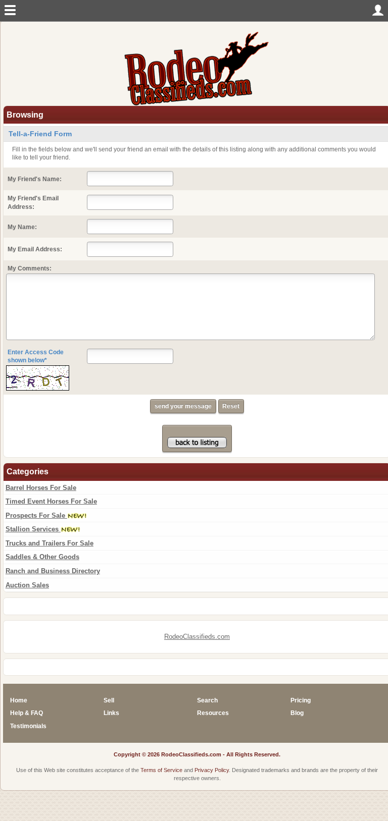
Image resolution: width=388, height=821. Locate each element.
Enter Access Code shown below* (36, 356)
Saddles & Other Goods (42, 557)
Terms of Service (161, 770)
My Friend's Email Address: (33, 202)
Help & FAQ (26, 713)
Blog (297, 713)
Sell (109, 700)
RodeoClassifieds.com (197, 636)
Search (207, 700)
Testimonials (28, 726)
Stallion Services (33, 529)
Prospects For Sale (36, 515)
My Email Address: (35, 249)
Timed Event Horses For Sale (51, 501)
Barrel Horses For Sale (41, 487)
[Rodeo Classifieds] (197, 68)
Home (18, 700)
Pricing (300, 700)
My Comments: (30, 268)
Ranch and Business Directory (53, 571)
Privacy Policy (212, 770)
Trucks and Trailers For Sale (49, 543)
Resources (213, 713)
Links (111, 713)
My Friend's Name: (35, 179)
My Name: (22, 227)
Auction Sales (27, 585)
